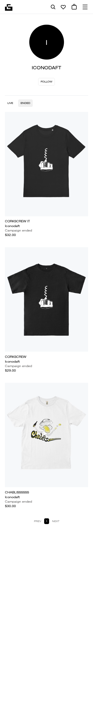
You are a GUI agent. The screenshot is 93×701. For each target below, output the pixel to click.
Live (10, 103)
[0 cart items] (74, 6)
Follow (46, 81)
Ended (25, 103)
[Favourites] (63, 6)
